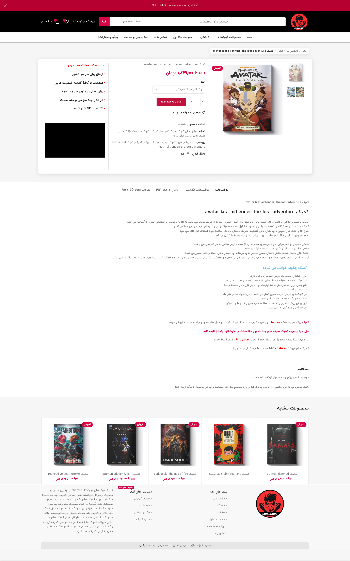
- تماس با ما (220, 533)
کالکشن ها (292, 51)
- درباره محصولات (217, 526)
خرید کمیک (175, 142)
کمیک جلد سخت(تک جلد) (133, 131)
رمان (164, 142)
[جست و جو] (104, 21)
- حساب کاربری (143, 498)
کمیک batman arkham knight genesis (121, 476)
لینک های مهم (218, 492)
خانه (304, 51)
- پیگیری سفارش (142, 512)
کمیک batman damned (282, 474)
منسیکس (144, 545)
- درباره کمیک (144, 519)
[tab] (221, 188)
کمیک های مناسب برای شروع (188, 135)
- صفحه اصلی (219, 498)
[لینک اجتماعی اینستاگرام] (188, 153)
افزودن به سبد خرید (171, 102)
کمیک (155, 131)
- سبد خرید (145, 505)
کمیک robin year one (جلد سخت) (228, 474)
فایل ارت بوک (151, 142)
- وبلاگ (222, 512)
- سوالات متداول (218, 519)
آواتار (280, 51)
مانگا (161, 147)
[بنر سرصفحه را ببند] (5, 5)
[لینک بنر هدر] (181, 5)
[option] (295, 72)
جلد (203, 82)
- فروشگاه (222, 505)
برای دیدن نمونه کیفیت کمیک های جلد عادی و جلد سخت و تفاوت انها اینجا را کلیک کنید (256, 331)
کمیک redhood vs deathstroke (68, 474)
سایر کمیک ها (182, 131)
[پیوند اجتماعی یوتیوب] (183, 153)
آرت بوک (189, 142)
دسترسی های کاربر (135, 491)
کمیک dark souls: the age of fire (175, 474)
